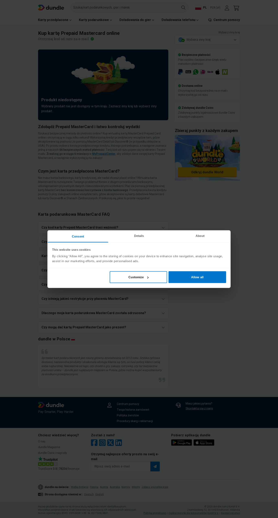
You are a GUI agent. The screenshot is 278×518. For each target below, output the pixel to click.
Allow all (197, 277)
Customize (136, 277)
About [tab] (200, 235)
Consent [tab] (78, 236)
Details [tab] (139, 235)
